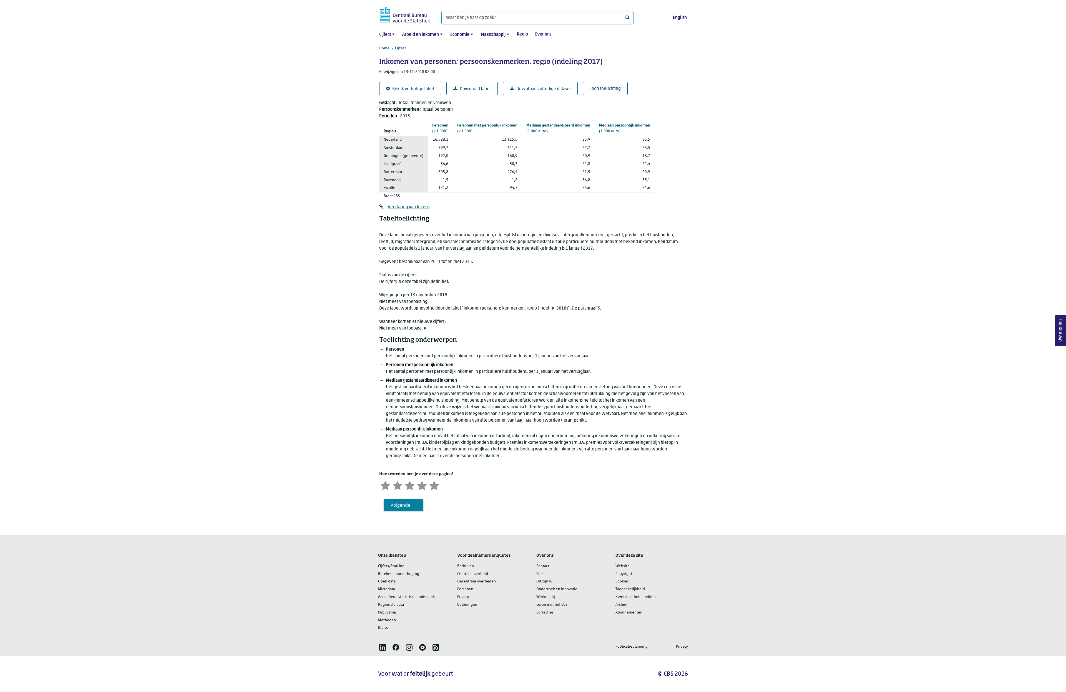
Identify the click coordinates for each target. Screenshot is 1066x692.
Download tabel (475, 89)
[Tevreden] (422, 485)
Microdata (386, 589)
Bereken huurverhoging (398, 574)
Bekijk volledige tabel (413, 89)
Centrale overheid (472, 574)
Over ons (543, 34)
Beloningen (467, 605)
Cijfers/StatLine (391, 566)
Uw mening (1060, 330)
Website (622, 566)
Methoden (387, 620)
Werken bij (545, 597)
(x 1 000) (440, 128)
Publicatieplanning (631, 646)
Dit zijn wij (545, 581)
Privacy (463, 597)
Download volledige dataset (543, 89)
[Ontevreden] (397, 485)
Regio (522, 34)
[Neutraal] (410, 485)
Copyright (623, 574)
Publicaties (387, 612)
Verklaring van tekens (408, 207)
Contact (542, 566)
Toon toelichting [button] (605, 89)
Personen (465, 589)
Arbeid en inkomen (420, 34)
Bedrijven (465, 566)
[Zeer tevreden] (434, 485)
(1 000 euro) (558, 128)
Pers (540, 574)
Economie (459, 34)
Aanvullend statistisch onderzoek (406, 597)
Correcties (545, 612)
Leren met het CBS (551, 605)
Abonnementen (628, 612)
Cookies (622, 581)
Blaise (383, 628)
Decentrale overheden (476, 581)
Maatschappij (493, 34)
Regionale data (391, 605)
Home (384, 48)
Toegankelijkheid (630, 589)
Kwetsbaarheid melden (635, 597)
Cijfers (385, 34)
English (680, 18)
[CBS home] (405, 13)
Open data (387, 581)
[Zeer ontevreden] (385, 485)
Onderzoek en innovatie (556, 589)
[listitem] (382, 647)
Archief (621, 605)
